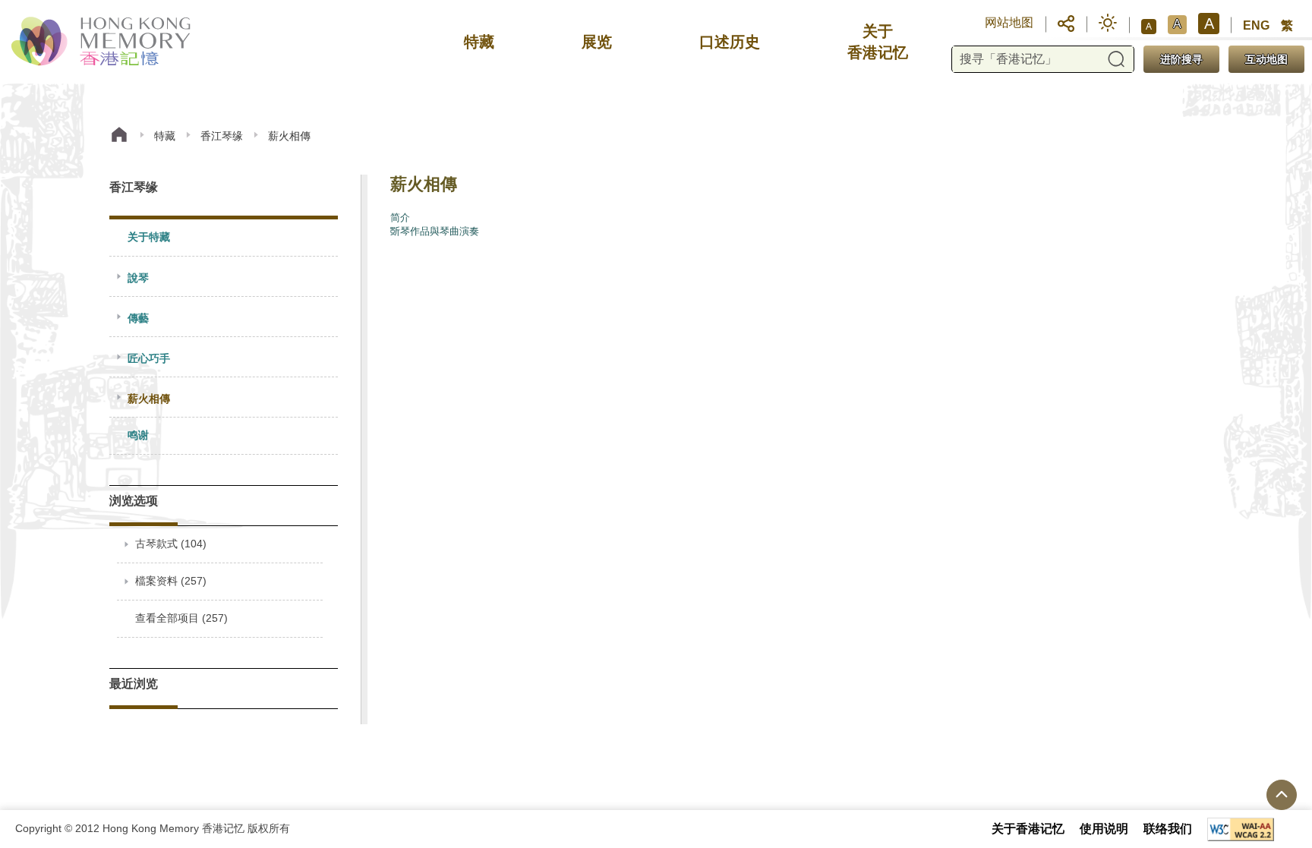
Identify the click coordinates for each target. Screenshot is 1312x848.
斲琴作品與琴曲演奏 (434, 231)
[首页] (119, 136)
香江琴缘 (221, 136)
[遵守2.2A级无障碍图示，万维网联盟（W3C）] (1240, 829)
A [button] (1149, 26)
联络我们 (1167, 828)
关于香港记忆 (1028, 828)
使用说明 (1104, 828)
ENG (1256, 25)
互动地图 (1266, 59)
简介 (400, 217)
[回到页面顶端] (1281, 795)
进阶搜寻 (1181, 59)
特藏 (164, 136)
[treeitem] (223, 238)
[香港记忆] (102, 42)
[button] (1066, 22)
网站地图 (1009, 22)
